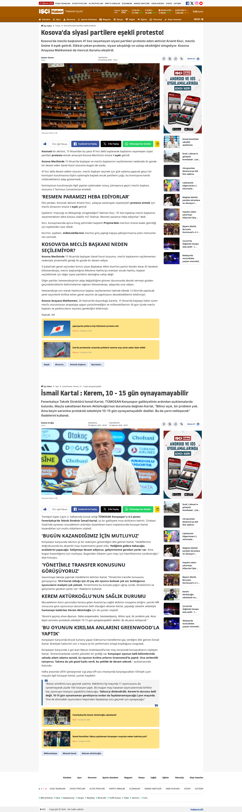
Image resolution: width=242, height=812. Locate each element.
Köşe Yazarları (174, 19)
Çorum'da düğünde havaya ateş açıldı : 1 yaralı (190, 244)
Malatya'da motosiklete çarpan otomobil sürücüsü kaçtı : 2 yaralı (190, 258)
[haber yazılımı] (197, 809)
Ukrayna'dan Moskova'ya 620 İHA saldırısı (190, 171)
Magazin (107, 19)
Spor (58, 19)
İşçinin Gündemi (89, 19)
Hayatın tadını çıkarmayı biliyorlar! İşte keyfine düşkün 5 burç (190, 214)
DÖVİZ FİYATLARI (79, 3)
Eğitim (144, 19)
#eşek (47, 364)
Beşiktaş (90, 797)
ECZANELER (127, 3)
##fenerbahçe (50, 753)
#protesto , (96, 364)
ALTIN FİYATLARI (96, 3)
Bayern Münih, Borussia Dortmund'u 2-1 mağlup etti (190, 229)
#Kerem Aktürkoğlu (91, 753)
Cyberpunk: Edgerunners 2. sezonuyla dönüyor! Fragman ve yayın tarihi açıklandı (191, 185)
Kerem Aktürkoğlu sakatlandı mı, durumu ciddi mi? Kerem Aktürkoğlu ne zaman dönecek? (191, 594)
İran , (145, 797)
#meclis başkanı (78, 364)
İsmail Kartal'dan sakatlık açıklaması (190, 142)
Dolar (136, 10)
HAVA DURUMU (157, 3)
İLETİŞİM (177, 3)
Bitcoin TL (181, 10)
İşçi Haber (47, 26)
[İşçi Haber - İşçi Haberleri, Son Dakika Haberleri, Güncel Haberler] (49, 777)
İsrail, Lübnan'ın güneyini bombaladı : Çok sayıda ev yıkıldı (190, 156)
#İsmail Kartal (69, 753)
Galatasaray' (68, 797)
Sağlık (132, 19)
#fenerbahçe (46, 797)
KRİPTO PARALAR (112, 3)
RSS (44, 809)
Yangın (80, 797)
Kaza (57, 797)
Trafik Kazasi (114, 797)
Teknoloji (157, 19)
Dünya (120, 19)
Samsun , (135, 797)
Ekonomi (71, 19)
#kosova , (60, 364)
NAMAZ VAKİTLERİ (141, 3)
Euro (149, 10)
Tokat (125, 797)
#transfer (101, 797)
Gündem (46, 19)
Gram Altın (166, 10)
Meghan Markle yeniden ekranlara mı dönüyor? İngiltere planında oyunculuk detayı (191, 200)
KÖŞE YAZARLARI (62, 3)
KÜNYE (169, 3)
